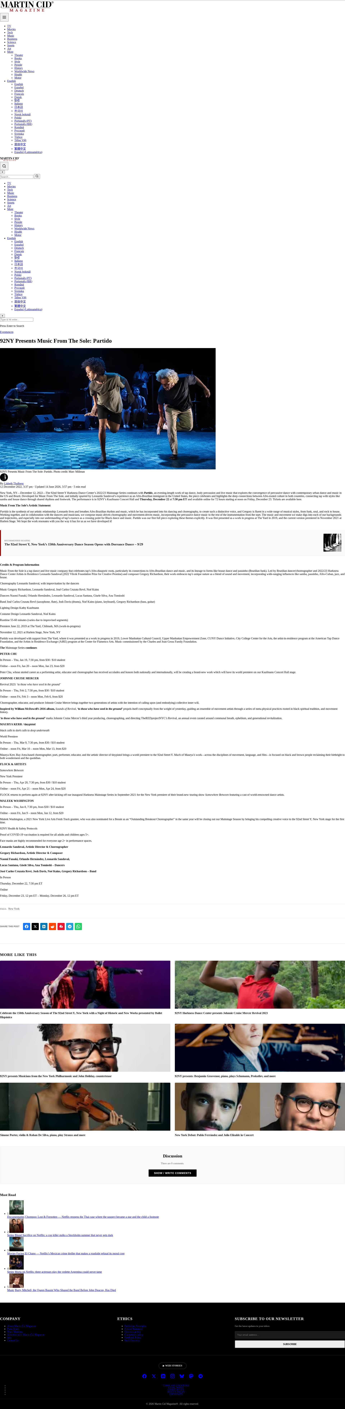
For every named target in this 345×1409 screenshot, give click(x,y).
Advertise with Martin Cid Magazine (25, 1334)
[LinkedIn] (163, 1376)
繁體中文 (20, 148)
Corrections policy (134, 1334)
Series (10, 1235)
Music (10, 35)
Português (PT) (23, 120)
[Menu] (4, 17)
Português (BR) (23, 124)
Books (18, 58)
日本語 (18, 107)
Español (19, 87)
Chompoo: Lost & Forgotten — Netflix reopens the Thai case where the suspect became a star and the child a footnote (92, 1216)
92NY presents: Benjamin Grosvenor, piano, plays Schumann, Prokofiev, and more (225, 1076)
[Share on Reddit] (52, 926)
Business (12, 38)
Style (17, 61)
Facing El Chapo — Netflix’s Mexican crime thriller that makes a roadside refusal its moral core (70, 1253)
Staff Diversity (132, 1340)
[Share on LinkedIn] (43, 926)
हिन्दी (17, 100)
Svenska (19, 133)
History (18, 68)
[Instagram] (172, 1376)
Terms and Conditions (176, 1385)
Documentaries (15, 1216)
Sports (10, 45)
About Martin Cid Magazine (21, 1326)
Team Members (15, 1331)
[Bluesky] (182, 1376)
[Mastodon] (191, 1376)
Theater (18, 55)
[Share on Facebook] (26, 926)
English (11, 80)
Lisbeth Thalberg (14, 483)
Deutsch (19, 90)
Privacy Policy (176, 1392)
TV (9, 25)
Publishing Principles (135, 1326)
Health (18, 74)
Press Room (13, 1329)
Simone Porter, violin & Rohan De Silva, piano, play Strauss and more (42, 1135)
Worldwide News (24, 71)
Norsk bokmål (22, 114)
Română (19, 127)
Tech (10, 32)
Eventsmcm (6, 332)
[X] (154, 1376)
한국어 (18, 110)
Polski (17, 117)
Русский (19, 130)
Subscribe (290, 1344)
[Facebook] (144, 1376)
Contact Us (12, 1340)
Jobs (9, 1337)
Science (11, 42)
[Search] (4, 166)
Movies (11, 29)
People (18, 64)
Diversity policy (133, 1331)
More (10, 51)
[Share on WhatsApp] (78, 926)
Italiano (18, 103)
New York (14, 908)
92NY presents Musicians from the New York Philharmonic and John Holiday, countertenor (56, 1076)
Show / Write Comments (172, 1173)
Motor (17, 77)
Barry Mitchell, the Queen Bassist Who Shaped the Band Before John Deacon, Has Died (65, 1290)
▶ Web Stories (172, 1365)
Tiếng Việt (20, 140)
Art (9, 48)
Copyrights (176, 1394)
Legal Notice (176, 1388)
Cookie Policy (176, 1390)
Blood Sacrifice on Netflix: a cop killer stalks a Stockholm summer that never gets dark (64, 1235)
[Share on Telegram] (69, 926)
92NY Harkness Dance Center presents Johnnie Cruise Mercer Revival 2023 (221, 1013)
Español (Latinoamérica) (28, 152)
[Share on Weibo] (61, 926)
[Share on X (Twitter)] (35, 926)
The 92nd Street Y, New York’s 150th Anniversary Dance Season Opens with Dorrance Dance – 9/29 (73, 544)
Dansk (18, 97)
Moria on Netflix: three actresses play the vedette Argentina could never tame (58, 1271)
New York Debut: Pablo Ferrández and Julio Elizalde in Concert (214, 1135)
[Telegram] (200, 1376)
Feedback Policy (133, 1337)
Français (19, 93)
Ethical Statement (133, 1329)
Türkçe (18, 137)
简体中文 (20, 144)
